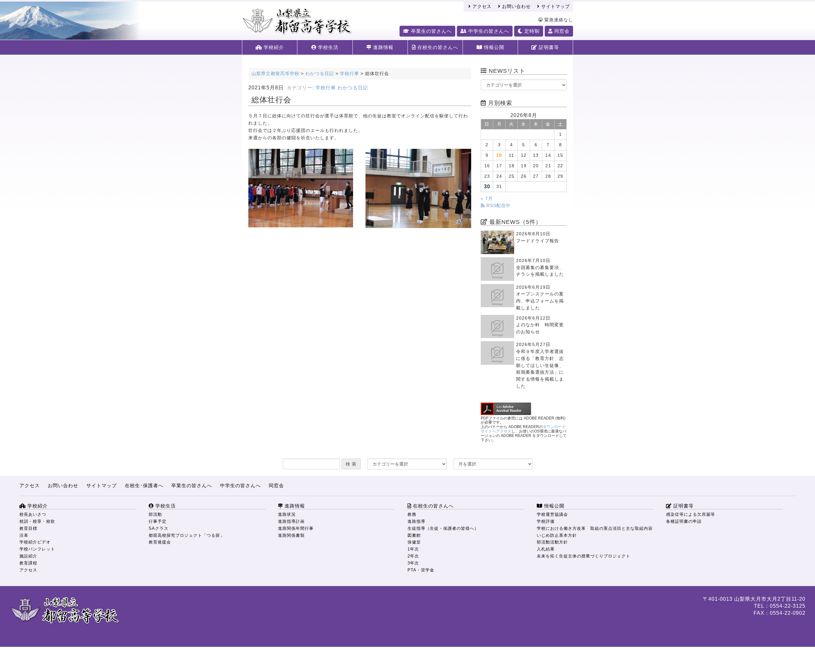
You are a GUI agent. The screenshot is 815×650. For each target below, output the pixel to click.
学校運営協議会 (552, 514)
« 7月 (487, 198)
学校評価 (546, 521)
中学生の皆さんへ (488, 31)
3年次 (413, 563)
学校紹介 (273, 47)
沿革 (23, 535)
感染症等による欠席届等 (690, 514)
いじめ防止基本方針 (557, 535)
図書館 (414, 535)
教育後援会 (160, 542)
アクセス (481, 6)
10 (499, 155)
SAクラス (158, 528)
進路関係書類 (291, 535)
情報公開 (493, 47)
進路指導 (416, 521)
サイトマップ (555, 6)
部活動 (155, 514)
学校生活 (327, 47)
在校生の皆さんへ (437, 47)
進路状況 (287, 514)
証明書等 (548, 47)
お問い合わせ (515, 6)
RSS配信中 (498, 205)
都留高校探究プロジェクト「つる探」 (186, 535)
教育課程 (28, 563)
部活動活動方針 (552, 542)
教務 (412, 514)
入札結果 (546, 549)
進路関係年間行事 (296, 528)
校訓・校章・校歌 (37, 521)
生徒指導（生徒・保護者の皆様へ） (443, 528)
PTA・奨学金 (421, 570)
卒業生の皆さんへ (430, 31)
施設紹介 (28, 556)
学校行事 (325, 87)
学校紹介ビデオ (35, 542)
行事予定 (158, 521)
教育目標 (28, 528)
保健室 (414, 542)
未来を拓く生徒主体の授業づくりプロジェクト (583, 556)
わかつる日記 (352, 87)
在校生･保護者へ (144, 485)
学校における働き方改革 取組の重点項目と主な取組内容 (595, 528)
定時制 (531, 31)
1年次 (413, 549)
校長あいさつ (32, 514)
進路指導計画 (291, 521)
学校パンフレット (37, 549)
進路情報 (382, 47)
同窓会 (561, 31)
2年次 (413, 556)
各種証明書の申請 (684, 521)
